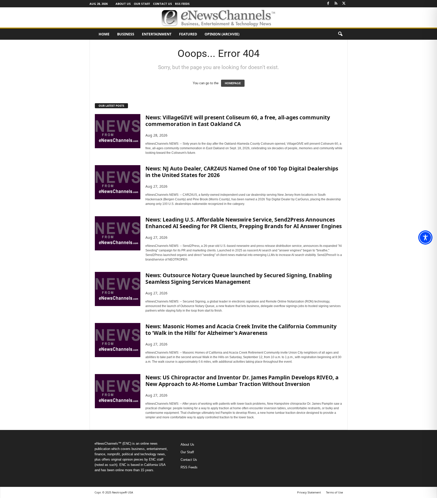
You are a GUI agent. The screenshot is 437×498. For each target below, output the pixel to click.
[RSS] (336, 3)
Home (104, 34)
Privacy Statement (309, 492)
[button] (340, 34)
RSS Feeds (182, 4)
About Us (123, 4)
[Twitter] (344, 3)
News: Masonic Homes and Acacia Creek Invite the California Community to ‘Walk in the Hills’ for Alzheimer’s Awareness (241, 329)
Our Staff (142, 4)
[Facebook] (328, 3)
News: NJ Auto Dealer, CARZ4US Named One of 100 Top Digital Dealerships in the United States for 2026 (241, 172)
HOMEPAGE (233, 83)
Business (125, 34)
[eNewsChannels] (218, 17)
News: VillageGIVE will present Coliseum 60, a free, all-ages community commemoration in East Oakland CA (237, 120)
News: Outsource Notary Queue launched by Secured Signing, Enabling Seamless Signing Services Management (238, 278)
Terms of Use (334, 492)
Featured (188, 34)
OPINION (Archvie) (222, 34)
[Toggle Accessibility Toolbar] (425, 237)
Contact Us (162, 4)
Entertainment (156, 34)
